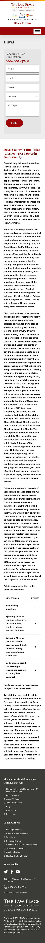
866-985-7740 (22, 23)
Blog (8, 806)
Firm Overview (12, 795)
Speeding (10, 837)
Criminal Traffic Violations (17, 833)
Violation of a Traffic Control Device (21, 845)
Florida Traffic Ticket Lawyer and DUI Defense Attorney (22, 790)
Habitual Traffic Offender (17, 856)
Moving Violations (14, 830)
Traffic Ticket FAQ (14, 803)
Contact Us (11, 810)
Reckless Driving (13, 841)
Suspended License (14, 848)
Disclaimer (10, 814)
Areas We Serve (13, 799)
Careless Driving (13, 852)
